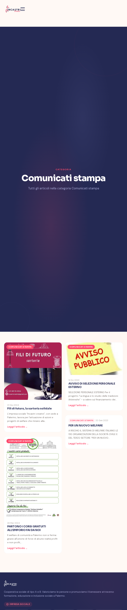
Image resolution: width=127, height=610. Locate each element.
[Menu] (23, 9)
